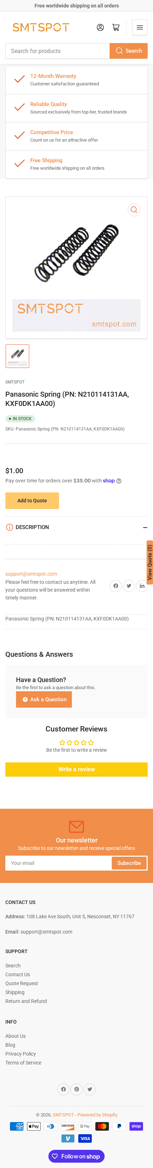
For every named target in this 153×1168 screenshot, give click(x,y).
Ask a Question (48, 699)
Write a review (76, 769)
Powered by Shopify (97, 1114)
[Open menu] (140, 27)
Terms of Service (23, 1063)
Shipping (15, 992)
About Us (15, 1036)
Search (134, 51)
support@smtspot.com (31, 574)
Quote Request (21, 983)
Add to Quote (32, 500)
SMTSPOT (15, 382)
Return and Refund (26, 1001)
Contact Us (17, 974)
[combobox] (76, 51)
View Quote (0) (150, 562)
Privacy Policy (20, 1054)
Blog (10, 1045)
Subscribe (129, 863)
